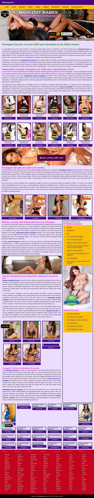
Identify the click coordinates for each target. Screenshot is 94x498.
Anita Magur (24, 439)
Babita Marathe (54, 447)
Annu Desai (24, 431)
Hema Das (54, 118)
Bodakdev (7, 461)
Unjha (83, 477)
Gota (6, 470)
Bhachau (58, 474)
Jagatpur (7, 474)
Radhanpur (84, 461)
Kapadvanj (71, 465)
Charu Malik (35, 218)
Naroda (6, 481)
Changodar (33, 484)
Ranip (31, 461)
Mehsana (71, 474)
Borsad (57, 484)
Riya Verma (39, 118)
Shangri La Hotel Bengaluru (75, 250)
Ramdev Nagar (33, 459)
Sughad (32, 468)
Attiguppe (46, 7)
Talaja (83, 470)
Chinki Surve (85, 447)
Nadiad (70, 486)
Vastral (32, 474)
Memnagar (20, 489)
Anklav (57, 459)
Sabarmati (7, 488)
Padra (70, 489)
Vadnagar (84, 479)
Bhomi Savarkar (70, 447)
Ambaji (57, 454)
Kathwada (45, 463)
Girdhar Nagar (20, 474)
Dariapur (32, 489)
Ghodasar (45, 458)
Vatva (31, 475)
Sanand (6, 489)
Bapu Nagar (20, 470)
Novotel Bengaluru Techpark (75, 329)
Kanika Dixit (55, 145)
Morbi (70, 484)
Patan (83, 458)
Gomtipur (19, 477)
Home (6, 7)
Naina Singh (85, 438)
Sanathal (32, 465)
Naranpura (7, 479)
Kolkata (30, 7)
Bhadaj (32, 479)
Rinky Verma (39, 408)
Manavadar (71, 477)
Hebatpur (7, 472)
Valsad (83, 481)
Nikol (44, 468)
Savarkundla (85, 465)
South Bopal (46, 475)
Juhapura (19, 484)
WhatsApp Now (8, 2)
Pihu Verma (39, 446)
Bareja (57, 472)
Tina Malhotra (8, 431)
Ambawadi (7, 454)
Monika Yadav (8, 118)
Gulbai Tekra (20, 475)
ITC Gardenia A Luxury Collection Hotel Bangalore (78, 262)
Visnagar (84, 486)
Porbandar (84, 459)
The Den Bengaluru (72, 323)
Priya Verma (51, 340)
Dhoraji (70, 458)
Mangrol (71, 479)
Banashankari (55, 7)
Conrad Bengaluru (72, 258)
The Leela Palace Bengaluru (75, 236)
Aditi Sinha (54, 439)
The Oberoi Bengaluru (73, 314)
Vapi (68, 233)
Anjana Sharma (85, 424)
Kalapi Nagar (20, 486)
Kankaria (45, 461)
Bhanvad (58, 481)
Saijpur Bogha (33, 463)
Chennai (13, 7)
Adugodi (37, 7)
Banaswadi (65, 7)
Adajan (45, 488)
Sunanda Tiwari (24, 407)
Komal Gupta (31, 340)
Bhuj (57, 477)
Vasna (31, 472)
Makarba (45, 465)
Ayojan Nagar (20, 468)
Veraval (83, 482)
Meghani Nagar (8, 477)
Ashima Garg (12, 363)
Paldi (44, 472)
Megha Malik (70, 431)
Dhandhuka (7, 465)
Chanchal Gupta (55, 431)
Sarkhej (19, 465)
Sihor (83, 467)
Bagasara (58, 467)
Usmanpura (33, 470)
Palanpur (84, 454)
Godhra (71, 459)
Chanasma (58, 488)
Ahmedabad (70, 230)
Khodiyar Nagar (47, 474)
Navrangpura (8, 484)
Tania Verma (70, 145)
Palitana (84, 456)
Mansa (70, 481)
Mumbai (69, 227)
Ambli (6, 456)
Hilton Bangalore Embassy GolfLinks (77, 320)
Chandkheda (33, 481)
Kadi (70, 463)
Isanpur (19, 482)
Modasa (71, 482)
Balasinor (58, 486)
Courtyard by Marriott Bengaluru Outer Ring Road (78, 254)
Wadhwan (84, 488)
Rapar (83, 463)
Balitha (57, 468)
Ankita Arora (58, 218)
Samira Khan (24, 145)
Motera (19, 491)
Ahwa (44, 482)
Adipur (44, 484)
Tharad (83, 472)
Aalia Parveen (12, 218)
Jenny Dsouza (70, 118)
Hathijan (45, 459)
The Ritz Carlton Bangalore (75, 239)
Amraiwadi (7, 458)
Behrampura (33, 477)
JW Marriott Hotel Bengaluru (75, 317)
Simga (44, 479)
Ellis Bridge (7, 467)
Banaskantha (59, 470)
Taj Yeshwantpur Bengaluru (75, 326)
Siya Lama (24, 447)
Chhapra (58, 489)
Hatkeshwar (20, 481)
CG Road (7, 463)
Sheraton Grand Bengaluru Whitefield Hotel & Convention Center (78, 246)
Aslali (18, 467)
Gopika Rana (85, 431)
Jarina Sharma (39, 431)
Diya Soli (8, 439)
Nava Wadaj (33, 454)
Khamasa (19, 488)
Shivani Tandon (70, 408)
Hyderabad (22, 7)
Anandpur (58, 458)
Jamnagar (71, 461)
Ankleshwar (59, 465)
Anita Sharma (31, 363)
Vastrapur (19, 463)
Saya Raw (39, 439)
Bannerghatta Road (76, 7)
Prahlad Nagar (8, 486)
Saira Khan (12, 340)
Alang (44, 491)
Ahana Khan (70, 439)
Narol (6, 482)
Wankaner (84, 489)
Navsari (71, 488)
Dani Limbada (33, 488)
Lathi (70, 470)
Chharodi (32, 486)
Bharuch (58, 475)
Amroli (44, 489)
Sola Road (45, 481)
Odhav (44, 470)
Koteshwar (45, 467)
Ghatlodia (7, 468)
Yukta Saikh (85, 145)
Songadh (84, 468)
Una (83, 475)
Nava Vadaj (46, 477)
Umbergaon (84, 474)
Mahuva (71, 475)
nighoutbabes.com (42, 496)
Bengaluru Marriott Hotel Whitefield (77, 243)
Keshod (71, 467)
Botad (57, 479)
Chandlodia (33, 482)
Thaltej (19, 458)
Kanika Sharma (81, 218)
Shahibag (32, 467)
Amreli (44, 486)
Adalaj (70, 454)
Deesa (70, 456)
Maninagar (7, 475)
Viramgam (84, 484)
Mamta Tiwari (24, 118)
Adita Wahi (54, 408)
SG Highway (20, 456)
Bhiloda (58, 482)
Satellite (19, 454)
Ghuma (19, 472)
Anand (57, 463)
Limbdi (70, 472)
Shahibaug (32, 491)
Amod (57, 456)
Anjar (57, 461)
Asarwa (6, 459)
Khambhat (71, 468)
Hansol (19, 479)
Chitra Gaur (51, 347)
